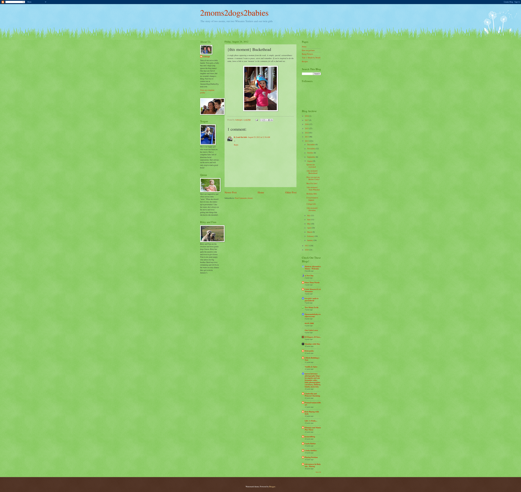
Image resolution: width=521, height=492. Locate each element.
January (310, 240)
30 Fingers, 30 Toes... (313, 337)
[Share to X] (266, 120)
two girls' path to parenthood (311, 299)
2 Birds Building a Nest (312, 358)
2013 (307, 136)
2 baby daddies (311, 450)
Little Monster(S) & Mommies (313, 290)
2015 (307, 128)
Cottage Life (311, 204)
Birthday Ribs (311, 193)
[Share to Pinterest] (271, 120)
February (310, 236)
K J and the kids (240, 137)
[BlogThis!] (264, 120)
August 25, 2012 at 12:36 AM (259, 137)
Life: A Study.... (311, 420)
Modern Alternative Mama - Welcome (313, 267)
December (311, 144)
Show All (318, 472)
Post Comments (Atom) (244, 198)
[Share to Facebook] (269, 120)
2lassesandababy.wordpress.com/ (313, 315)
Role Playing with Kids (312, 412)
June (309, 219)
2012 (307, 141)
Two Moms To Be (311, 307)
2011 (307, 245)
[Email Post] (256, 119)
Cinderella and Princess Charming (312, 394)
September (311, 157)
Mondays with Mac (312, 344)
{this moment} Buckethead (312, 171)
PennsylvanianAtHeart (313, 403)
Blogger (272, 486)
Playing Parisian (311, 457)
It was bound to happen (312, 198)
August (310, 161)
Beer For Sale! (311, 183)
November (311, 148)
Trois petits (309, 351)
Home (261, 192)
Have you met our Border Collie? (313, 178)
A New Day (309, 275)
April (309, 227)
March (309, 232)
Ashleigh (206, 56)
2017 (307, 120)
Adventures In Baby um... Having (313, 465)
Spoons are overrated (311, 165)
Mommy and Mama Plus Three (313, 428)
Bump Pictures (307, 54)
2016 (307, 124)
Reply (236, 144)
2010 (307, 249)
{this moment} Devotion (312, 209)
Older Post (290, 192)
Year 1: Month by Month (311, 57)
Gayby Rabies (310, 443)
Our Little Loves (311, 330)
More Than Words (312, 282)
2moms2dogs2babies (234, 12)
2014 (307, 132)
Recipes (305, 61)
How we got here (308, 50)
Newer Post (231, 192)
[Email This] (261, 120)
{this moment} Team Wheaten (313, 188)
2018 (307, 116)
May (309, 223)
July (309, 215)
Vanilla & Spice (311, 366)
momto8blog (310, 436)
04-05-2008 (309, 323)
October (310, 152)
